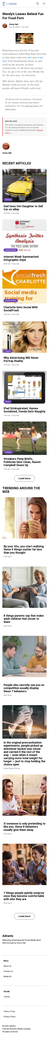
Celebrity (8, 452)
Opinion (8, 351)
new (29, 57)
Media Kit (8, 976)
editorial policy (31, 105)
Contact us (8, 971)
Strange (8, 199)
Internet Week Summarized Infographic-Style (21, 258)
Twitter (7, 997)
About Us (7, 966)
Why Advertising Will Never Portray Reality (21, 359)
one (41, 57)
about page (10, 109)
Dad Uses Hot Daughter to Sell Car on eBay (23, 208)
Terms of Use (9, 1011)
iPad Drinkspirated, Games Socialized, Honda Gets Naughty (24, 410)
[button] (44, 3)
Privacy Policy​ (9, 1017)
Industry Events (10, 250)
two (4, 60)
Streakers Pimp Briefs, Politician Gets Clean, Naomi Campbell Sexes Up (22, 462)
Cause (7, 401)
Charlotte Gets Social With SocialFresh (21, 309)
